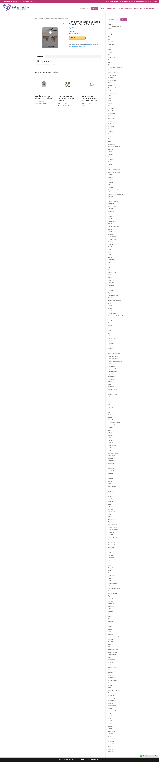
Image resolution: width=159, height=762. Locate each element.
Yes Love (110, 751)
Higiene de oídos (112, 371)
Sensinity (110, 621)
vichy (109, 736)
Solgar (110, 657)
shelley (110, 629)
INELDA (110, 384)
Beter (109, 123)
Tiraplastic (111, 695)
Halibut (110, 341)
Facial (109, 280)
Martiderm (111, 461)
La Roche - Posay (112, 425)
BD (109, 106)
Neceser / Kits (112, 494)
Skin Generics (111, 639)
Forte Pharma (112, 298)
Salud (109, 609)
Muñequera (111, 489)
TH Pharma (111, 688)
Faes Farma (111, 282)
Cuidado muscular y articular (116, 224)
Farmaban (111, 285)
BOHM (109, 141)
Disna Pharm (111, 247)
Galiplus (110, 308)
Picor (109, 552)
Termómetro (111, 677)
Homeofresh (111, 379)
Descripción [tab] (40, 56)
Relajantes (111, 603)
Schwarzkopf (111, 619)
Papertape (111, 522)
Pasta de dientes (112, 524)
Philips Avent (111, 547)
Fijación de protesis (113, 295)
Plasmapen (111, 575)
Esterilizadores (112, 272)
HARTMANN (111, 343)
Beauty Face (111, 111)
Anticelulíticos (112, 75)
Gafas (109, 303)
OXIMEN (110, 517)
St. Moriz (110, 662)
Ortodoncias (111, 512)
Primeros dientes (112, 583)
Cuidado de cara (112, 219)
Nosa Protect (111, 499)
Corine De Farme (112, 206)
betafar (110, 121)
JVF (109, 409)
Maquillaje (111, 458)
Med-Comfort (112, 471)
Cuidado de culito (112, 221)
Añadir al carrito (76, 38)
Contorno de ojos (112, 199)
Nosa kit (110, 496)
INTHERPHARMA (112, 394)
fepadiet (110, 293)
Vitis (109, 739)
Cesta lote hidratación (114, 169)
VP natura (111, 741)
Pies (109, 560)
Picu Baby (110, 555)
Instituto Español (112, 389)
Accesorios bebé (112, 44)
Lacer (109, 430)
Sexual (110, 626)
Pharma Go (111, 540)
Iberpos (110, 381)
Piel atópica (111, 557)
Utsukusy (110, 713)
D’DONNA (110, 229)
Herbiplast (111, 348)
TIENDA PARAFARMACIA (125, 8)
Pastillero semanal (113, 529)
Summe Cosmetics (113, 667)
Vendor (110, 729)
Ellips (109, 262)
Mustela (110, 491)
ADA (109, 55)
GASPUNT (110, 311)
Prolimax (110, 591)
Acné (109, 49)
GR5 (109, 328)
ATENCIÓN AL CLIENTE (150, 8)
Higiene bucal (111, 366)
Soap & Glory (111, 642)
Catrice (110, 162)
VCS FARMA (111, 723)
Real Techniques (112, 593)
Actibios (110, 52)
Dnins (109, 249)
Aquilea (110, 85)
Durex (109, 252)
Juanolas (110, 407)
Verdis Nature (112, 731)
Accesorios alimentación (114, 42)
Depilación (111, 234)
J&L (109, 399)
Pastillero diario (112, 527)
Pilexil (109, 563)
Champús (110, 175)
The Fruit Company (113, 690)
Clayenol (110, 182)
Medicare (110, 473)
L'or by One (111, 420)
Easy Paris (111, 260)
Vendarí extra (111, 726)
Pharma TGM (111, 542)
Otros (109, 514)
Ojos (109, 507)
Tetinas (110, 683)
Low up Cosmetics (113, 453)
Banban (110, 103)
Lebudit (110, 438)
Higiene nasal (111, 376)
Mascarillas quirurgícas (114, 466)
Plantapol (110, 573)
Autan (109, 90)
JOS (109, 404)
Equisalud (110, 265)
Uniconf (110, 708)
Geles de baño (112, 313)
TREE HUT (111, 703)
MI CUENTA (132, 1)
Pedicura (110, 535)
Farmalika (110, 288)
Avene (109, 95)
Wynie (109, 746)
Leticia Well (111, 440)
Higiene (110, 364)
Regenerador (111, 596)
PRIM (109, 581)
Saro (109, 616)
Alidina (110, 60)
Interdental (111, 392)
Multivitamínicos (112, 486)
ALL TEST (110, 62)
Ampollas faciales (113, 72)
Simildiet (110, 634)
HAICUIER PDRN (112, 338)
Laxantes (110, 435)
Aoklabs (110, 83)
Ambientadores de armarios (115, 65)
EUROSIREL (111, 275)
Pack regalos (111, 519)
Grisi (109, 333)
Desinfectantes (112, 237)
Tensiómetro (111, 675)
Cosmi (109, 214)
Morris (110, 483)
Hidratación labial (113, 356)
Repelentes (111, 606)
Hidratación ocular (113, 358)
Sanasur (110, 614)
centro (76, 46)
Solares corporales (113, 649)
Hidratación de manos (114, 353)
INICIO (102, 8)
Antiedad (110, 78)
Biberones (110, 131)
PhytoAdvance (112, 550)
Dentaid (110, 231)
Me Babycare (111, 468)
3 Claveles (111, 37)
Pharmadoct (111, 545)
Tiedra (110, 693)
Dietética (110, 244)
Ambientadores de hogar (115, 70)
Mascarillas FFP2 (112, 463)
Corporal (110, 208)
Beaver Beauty (112, 113)
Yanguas (110, 749)
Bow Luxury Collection (114, 146)
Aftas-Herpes (112, 57)
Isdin (109, 397)
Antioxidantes (112, 80)
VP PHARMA (111, 744)
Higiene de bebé (112, 369)
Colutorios (111, 185)
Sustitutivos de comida (114, 670)
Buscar (95, 8)
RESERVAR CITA (138, 8)
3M (109, 39)
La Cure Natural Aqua (114, 422)
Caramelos (111, 154)
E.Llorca (110, 257)
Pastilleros (111, 532)
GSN (109, 336)
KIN (109, 412)
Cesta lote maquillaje (114, 172)
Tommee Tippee (112, 698)
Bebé (109, 116)
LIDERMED (110, 443)
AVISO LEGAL (109, 1)
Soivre (109, 644)
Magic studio (111, 455)
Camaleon (110, 149)
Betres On (111, 126)
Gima (109, 323)
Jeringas (110, 402)
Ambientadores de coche (115, 67)
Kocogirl (110, 417)
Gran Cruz (110, 330)
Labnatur (110, 427)
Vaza (109, 718)
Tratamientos (112, 700)
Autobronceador (112, 93)
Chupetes (110, 177)
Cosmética (111, 211)
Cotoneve (110, 216)
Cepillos (110, 164)
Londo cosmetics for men (115, 448)
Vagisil (110, 716)
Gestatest (111, 320)
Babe (109, 101)
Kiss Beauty (111, 415)
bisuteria (71, 46)
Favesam (110, 290)
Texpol (110, 685)
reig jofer (110, 598)
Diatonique (111, 242)
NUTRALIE (110, 501)
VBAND (110, 721)
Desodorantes (112, 239)
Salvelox (110, 611)
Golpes (110, 325)
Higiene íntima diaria (113, 374)
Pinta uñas (111, 568)
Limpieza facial (112, 445)
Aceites (110, 47)
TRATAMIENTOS (110, 8)
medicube (110, 476)
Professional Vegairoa (114, 588)
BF (108, 129)
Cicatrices (110, 180)
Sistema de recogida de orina (116, 637)
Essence (110, 270)
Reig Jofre (111, 601)
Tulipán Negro (112, 706)
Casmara (110, 159)
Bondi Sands (111, 144)
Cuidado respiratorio (113, 226)
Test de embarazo (113, 680)
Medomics (111, 478)
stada (109, 665)
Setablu (110, 624)
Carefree (110, 157)
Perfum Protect (112, 537)
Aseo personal (112, 88)
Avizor (109, 98)
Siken (109, 632)
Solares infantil (112, 655)
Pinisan (110, 565)
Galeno (110, 306)
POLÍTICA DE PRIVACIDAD (121, 1)
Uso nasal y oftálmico (114, 711)
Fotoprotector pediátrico (115, 300)
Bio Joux (110, 134)
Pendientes (82, 46)
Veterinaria (111, 734)
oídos (109, 504)
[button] (63, 23)
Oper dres (110, 509)
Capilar (110, 152)
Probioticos (111, 586)
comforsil (110, 187)
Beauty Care (111, 108)
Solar (109, 647)
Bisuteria (40, 18)
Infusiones (111, 387)
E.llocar (110, 254)
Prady (109, 578)
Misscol (110, 481)
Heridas (110, 351)
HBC (109, 346)
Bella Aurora (111, 118)
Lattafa (110, 432)
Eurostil (110, 277)
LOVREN (110, 450)
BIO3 (109, 136)
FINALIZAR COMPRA (141, 1)
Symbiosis (110, 672)
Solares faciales (112, 652)
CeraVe (110, 167)
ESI (109, 267)
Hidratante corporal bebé (115, 361)
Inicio (36, 18)
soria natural (111, 660)
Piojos (109, 570)
